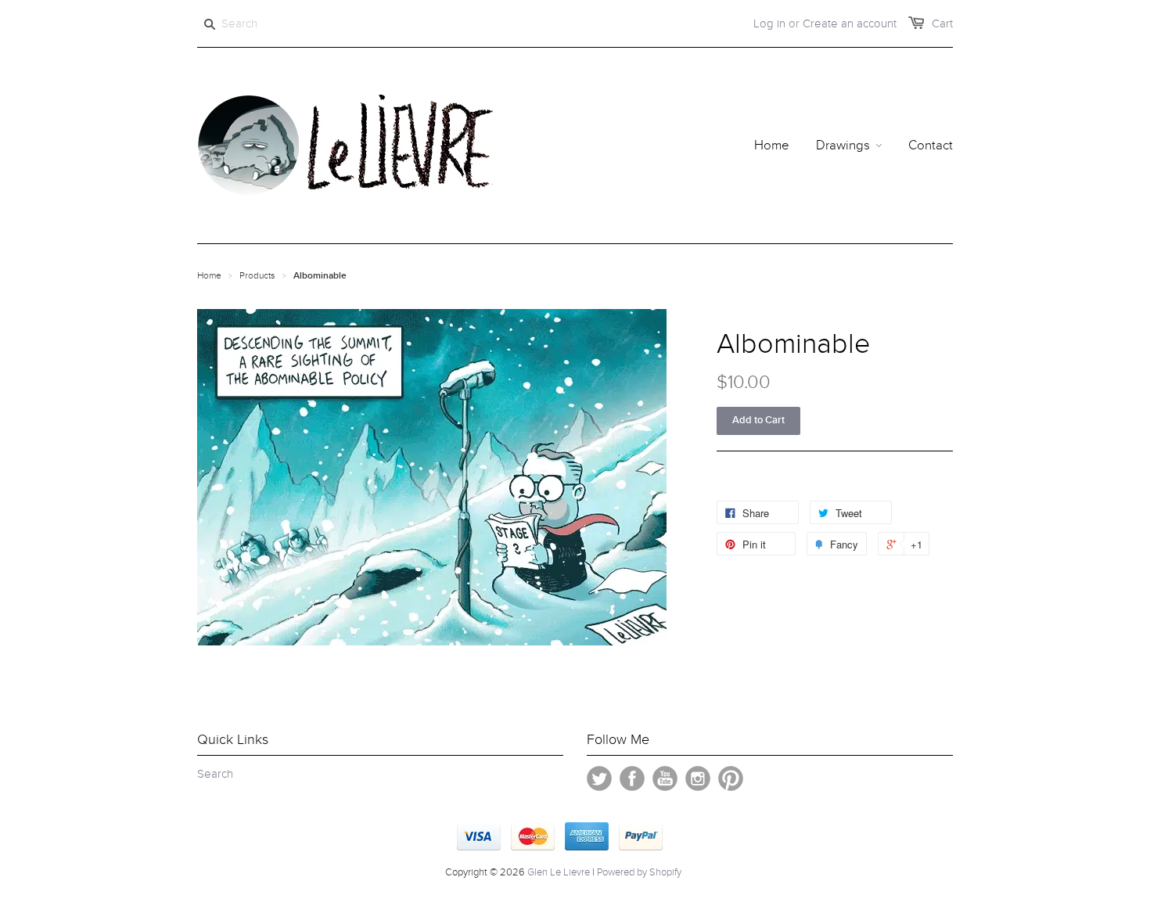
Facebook (632, 778)
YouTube (664, 778)
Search (215, 774)
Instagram (697, 778)
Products (257, 275)
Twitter (599, 778)
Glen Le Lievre (558, 872)
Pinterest (730, 778)
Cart (942, 23)
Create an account (850, 23)
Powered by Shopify (639, 872)
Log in (769, 23)
